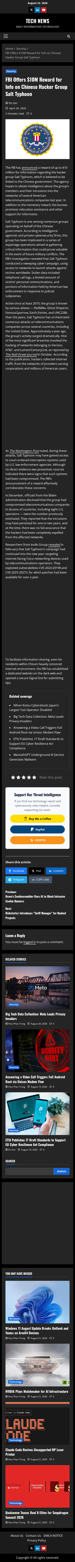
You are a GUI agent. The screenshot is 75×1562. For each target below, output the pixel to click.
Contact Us (33, 1536)
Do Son (13, 103)
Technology (15, 1381)
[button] (6, 36)
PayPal (40, 829)
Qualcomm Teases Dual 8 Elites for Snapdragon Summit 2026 (36, 1514)
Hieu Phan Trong (16, 1023)
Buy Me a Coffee (40, 819)
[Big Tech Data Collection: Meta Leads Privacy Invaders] (37, 987)
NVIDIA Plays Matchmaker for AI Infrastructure (36, 1391)
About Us (17, 1536)
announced (29, 168)
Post (38, 871)
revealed (54, 545)
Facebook (18, 871)
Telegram (18, 879)
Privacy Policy (36, 1540)
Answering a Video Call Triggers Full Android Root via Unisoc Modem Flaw (35, 1079)
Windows (14, 1318)
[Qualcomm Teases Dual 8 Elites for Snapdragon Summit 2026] (37, 1486)
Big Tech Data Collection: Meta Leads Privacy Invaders (35, 1016)
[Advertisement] (37, 411)
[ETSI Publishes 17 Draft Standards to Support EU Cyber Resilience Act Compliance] (37, 1113)
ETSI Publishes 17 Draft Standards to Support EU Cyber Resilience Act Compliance (36, 743)
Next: (35, 913)
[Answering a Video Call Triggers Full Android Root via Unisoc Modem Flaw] (37, 1050)
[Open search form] (68, 36)
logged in (29, 942)
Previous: (35, 896)
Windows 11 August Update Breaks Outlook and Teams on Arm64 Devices (36, 1330)
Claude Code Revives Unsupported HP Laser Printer (34, 1452)
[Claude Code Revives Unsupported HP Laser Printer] (37, 1423)
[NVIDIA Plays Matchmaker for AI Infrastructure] (37, 1365)
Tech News (37, 21)
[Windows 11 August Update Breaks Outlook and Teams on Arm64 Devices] (37, 1302)
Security (11, 71)
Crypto (40, 840)
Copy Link (42, 879)
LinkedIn (58, 871)
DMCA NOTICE (53, 1536)
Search (10, 1161)
